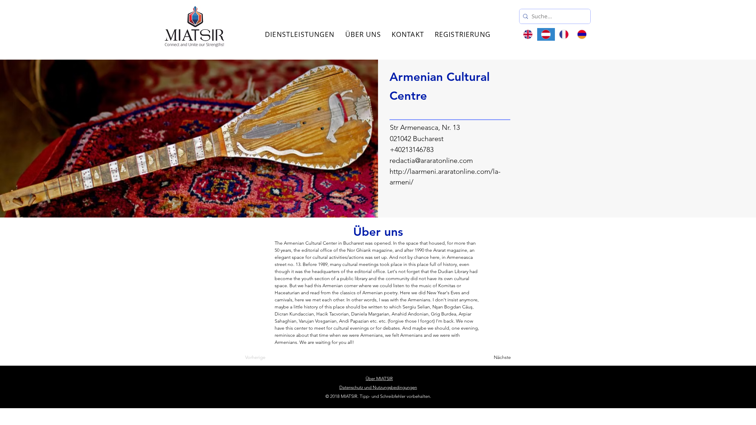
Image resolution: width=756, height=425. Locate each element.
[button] (657, 14)
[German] (546, 34)
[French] (564, 34)
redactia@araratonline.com (431, 160)
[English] (528, 34)
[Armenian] (582, 34)
